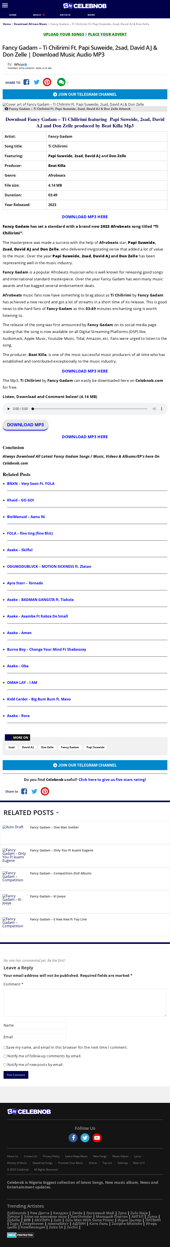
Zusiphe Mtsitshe (127, 1223)
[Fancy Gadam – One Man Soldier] (14, 833)
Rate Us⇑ (139, 1163)
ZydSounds (16, 1213)
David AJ (28, 747)
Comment (14, 984)
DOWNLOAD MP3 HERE (85, 216)
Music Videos (120, 1156)
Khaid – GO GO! (20, 500)
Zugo (14, 1223)
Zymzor (13, 1216)
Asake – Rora (18, 715)
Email (8, 1037)
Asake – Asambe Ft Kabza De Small (37, 616)
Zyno (122, 1213)
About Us (12, 1156)
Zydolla (13, 1220)
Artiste (65, 15)
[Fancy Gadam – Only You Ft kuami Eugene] (14, 856)
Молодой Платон (112, 1216)
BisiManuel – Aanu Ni (26, 516)
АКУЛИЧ (42, 1220)
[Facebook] (26, 82)
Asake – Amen (19, 632)
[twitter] (85, 1137)
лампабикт (58, 1223)
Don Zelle (47, 747)
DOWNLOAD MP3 (25, 424)
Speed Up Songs (43, 1163)
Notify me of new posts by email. (35, 1064)
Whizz (19, 64)
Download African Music (30, 24)
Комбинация (33, 1227)
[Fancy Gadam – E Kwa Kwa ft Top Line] (14, 925)
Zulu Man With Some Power (89, 1220)
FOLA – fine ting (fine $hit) (30, 533)
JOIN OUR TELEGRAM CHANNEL (87, 94)
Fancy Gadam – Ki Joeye (48, 896)
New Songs (100, 1156)
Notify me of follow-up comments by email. (44, 1056)
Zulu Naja (139, 1213)
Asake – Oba (18, 666)
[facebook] (73, 1137)
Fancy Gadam (70, 747)
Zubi (57, 1220)
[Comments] (61, 82)
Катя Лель (98, 1223)
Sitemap (123, 1163)
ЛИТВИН (153, 1220)
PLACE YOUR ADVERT (107, 34)
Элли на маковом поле (45, 1216)
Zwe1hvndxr (81, 1216)
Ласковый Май (100, 1213)
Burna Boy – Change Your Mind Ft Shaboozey (46, 649)
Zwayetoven (33, 1223)
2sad (11, 747)
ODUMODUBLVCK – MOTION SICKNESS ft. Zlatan (49, 566)
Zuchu (72, 1227)
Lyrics (137, 1156)
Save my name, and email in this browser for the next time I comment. (67, 1047)
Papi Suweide (95, 747)
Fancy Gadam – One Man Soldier (54, 827)
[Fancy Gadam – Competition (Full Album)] (14, 879)
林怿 (27, 1220)
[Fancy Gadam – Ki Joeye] (14, 902)
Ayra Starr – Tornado (25, 583)
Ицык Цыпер (129, 1220)
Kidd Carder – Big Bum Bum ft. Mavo (39, 699)
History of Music (17, 1163)
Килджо (60, 1213)
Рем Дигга (39, 1213)
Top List (107, 1163)
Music (37, 15)
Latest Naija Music (76, 1156)
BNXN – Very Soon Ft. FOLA (30, 483)
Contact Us (30, 1156)
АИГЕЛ (137, 1216)
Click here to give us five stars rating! (112, 779)
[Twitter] (36, 82)
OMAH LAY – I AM (22, 682)
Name (9, 1025)
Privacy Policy (51, 1156)
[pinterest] (47, 82)
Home (13, 15)
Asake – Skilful (20, 549)
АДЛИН (79, 1223)
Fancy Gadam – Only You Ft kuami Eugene (61, 850)
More (91, 15)
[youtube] (97, 1137)
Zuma (152, 1216)
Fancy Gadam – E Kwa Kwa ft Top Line (58, 919)
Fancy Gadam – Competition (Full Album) (60, 873)
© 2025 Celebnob (18, 1169)
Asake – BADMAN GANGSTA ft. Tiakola (40, 599)
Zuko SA (56, 1227)
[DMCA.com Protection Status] (85, 1235)
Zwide (77, 1213)
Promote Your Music (70, 1163)
